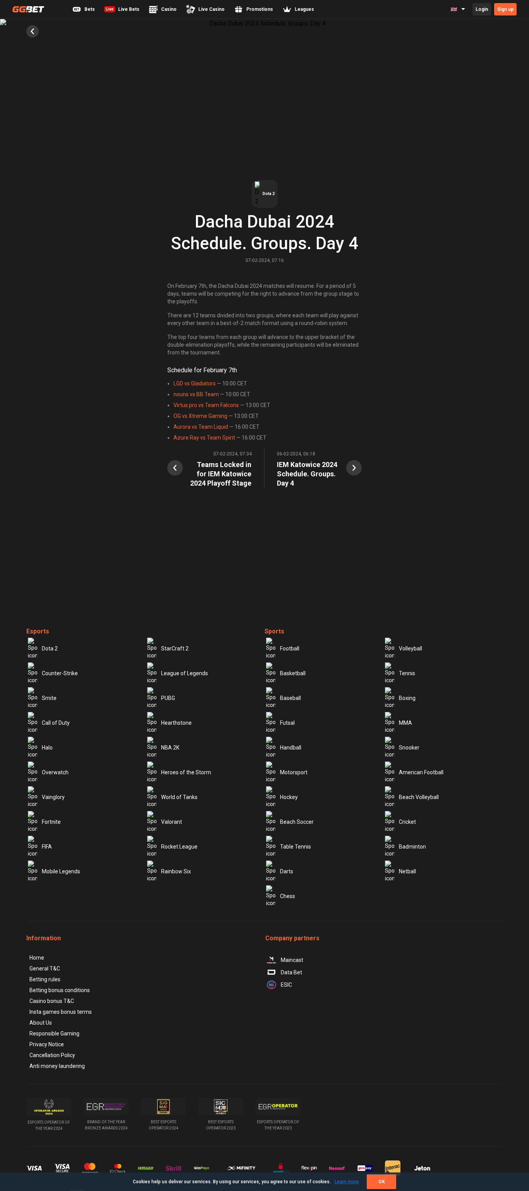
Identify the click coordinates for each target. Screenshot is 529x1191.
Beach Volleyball (419, 797)
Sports (274, 631)
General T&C (44, 968)
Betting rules (44, 979)
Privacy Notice (46, 1044)
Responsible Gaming (54, 1033)
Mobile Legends (61, 871)
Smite (49, 698)
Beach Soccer (297, 822)
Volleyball (410, 648)
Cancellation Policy (52, 1055)
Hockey (289, 797)
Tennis (407, 673)
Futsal (287, 723)
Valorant (171, 822)
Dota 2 (50, 648)
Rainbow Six (176, 871)
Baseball (290, 698)
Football (289, 648)
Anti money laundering (57, 1066)
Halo (47, 747)
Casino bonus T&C (51, 1001)
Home (36, 958)
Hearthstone (176, 723)
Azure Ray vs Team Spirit (204, 438)
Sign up (505, 9)
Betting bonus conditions (59, 990)
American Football (421, 772)
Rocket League (179, 847)
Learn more (347, 1181)
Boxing (407, 698)
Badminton (412, 847)
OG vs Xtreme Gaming (200, 416)
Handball (290, 747)
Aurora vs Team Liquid (200, 427)
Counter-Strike (60, 673)
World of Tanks (179, 797)
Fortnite (51, 822)
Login (482, 9)
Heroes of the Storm (186, 772)
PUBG (168, 698)
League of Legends (184, 673)
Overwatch (55, 772)
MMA (405, 723)
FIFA (47, 847)
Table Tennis (295, 847)
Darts (286, 871)
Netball (407, 871)
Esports (37, 631)
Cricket (407, 822)
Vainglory (53, 797)
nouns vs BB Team (196, 394)
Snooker (409, 747)
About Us (40, 1023)
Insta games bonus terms (60, 1012)
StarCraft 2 (175, 648)
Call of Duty (56, 723)
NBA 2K (170, 747)
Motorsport (293, 772)
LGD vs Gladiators (194, 383)
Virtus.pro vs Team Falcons (206, 405)
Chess (287, 896)
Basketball (293, 673)
